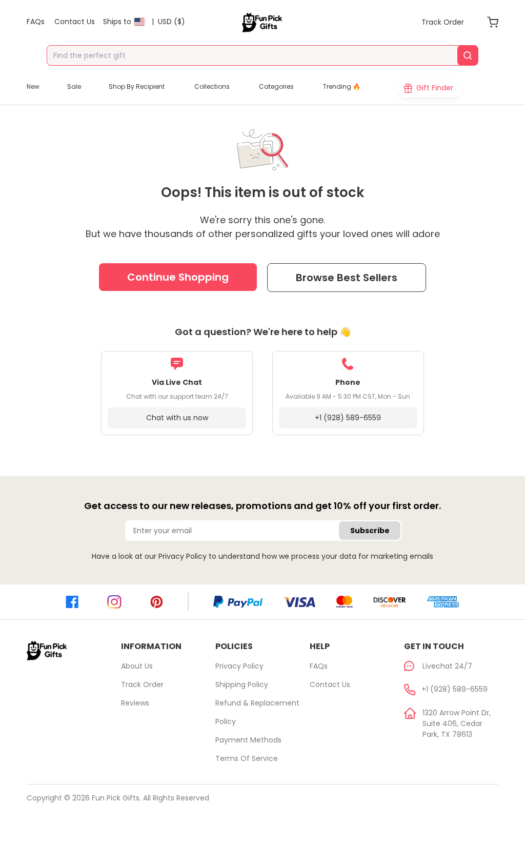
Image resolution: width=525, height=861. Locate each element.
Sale (74, 86)
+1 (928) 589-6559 (348, 418)
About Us (137, 666)
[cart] (492, 22)
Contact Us (330, 684)
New (33, 86)
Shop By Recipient (137, 86)
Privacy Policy (182, 556)
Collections (212, 86)
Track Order (142, 684)
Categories (276, 86)
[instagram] (114, 602)
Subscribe (370, 530)
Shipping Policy (241, 684)
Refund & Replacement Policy (257, 712)
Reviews (135, 703)
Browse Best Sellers (346, 277)
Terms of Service (246, 758)
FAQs (319, 666)
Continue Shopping (178, 277)
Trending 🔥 (341, 86)
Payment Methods (248, 740)
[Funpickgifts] (262, 22)
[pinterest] (156, 602)
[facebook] (72, 602)
